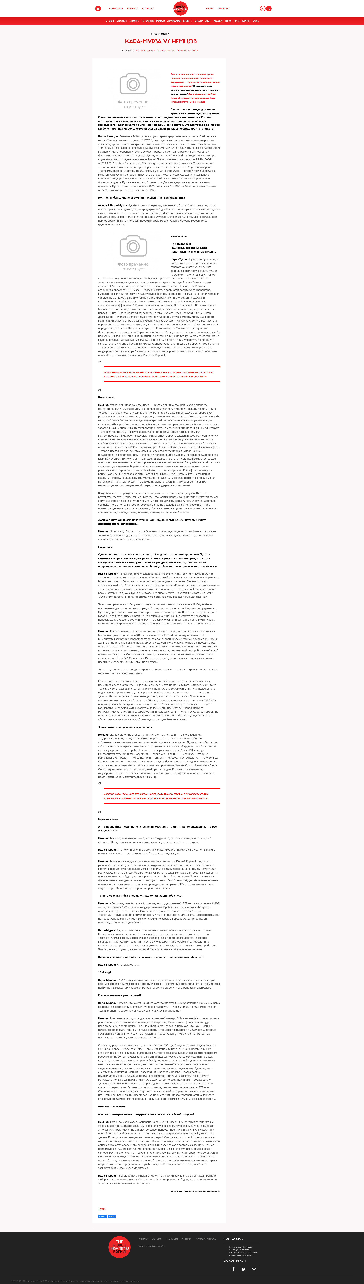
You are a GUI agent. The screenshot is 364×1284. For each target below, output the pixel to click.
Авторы (157, 1238)
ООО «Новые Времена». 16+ (152, 1245)
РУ (262, 8)
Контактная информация (241, 1246)
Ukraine (199, 20)
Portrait (160, 20)
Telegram (111, 1216)
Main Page (116, 8)
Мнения (186, 1238)
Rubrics (132, 8)
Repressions (148, 20)
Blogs (186, 20)
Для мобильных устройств (241, 1255)
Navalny (218, 20)
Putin (236, 20)
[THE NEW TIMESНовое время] (180, 8)
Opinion (109, 20)
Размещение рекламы (239, 1249)
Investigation (174, 20)
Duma (256, 20)
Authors (148, 8)
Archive (223, 8)
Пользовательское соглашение (243, 1252)
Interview (134, 20)
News (209, 8)
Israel (208, 20)
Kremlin (246, 20)
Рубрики (143, 1238)
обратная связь (233, 1239)
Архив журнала (206, 1238)
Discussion (121, 20)
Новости (172, 1238)
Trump (228, 20)
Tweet (101, 1208)
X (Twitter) (102, 1216)
